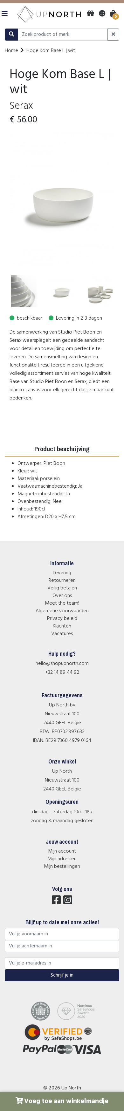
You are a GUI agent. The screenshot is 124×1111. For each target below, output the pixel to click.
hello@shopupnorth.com (62, 663)
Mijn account (62, 851)
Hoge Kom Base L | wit (50, 51)
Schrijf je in (62, 975)
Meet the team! (62, 603)
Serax (21, 106)
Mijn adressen (62, 859)
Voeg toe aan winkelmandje (66, 1101)
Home (11, 51)
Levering (62, 573)
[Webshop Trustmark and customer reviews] (62, 1041)
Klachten (62, 626)
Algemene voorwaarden (62, 611)
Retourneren (62, 580)
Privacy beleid (62, 618)
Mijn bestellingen (62, 866)
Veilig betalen (62, 588)
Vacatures (62, 634)
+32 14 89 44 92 (62, 672)
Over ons (62, 596)
